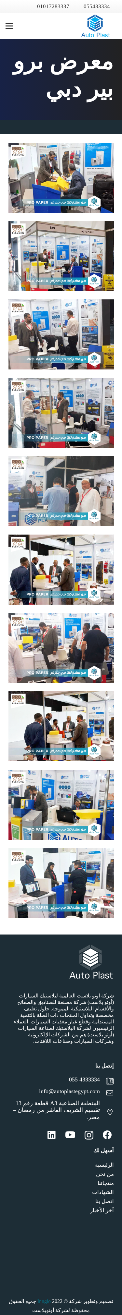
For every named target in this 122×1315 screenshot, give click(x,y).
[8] (61, 334)
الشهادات (103, 1192)
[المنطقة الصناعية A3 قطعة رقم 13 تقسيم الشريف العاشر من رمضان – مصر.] (107, 1112)
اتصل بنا (104, 1201)
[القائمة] (9, 26)
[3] (61, 726)
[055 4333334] (107, 1082)
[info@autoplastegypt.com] (107, 1093)
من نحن (105, 1174)
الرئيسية (104, 1165)
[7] (61, 413)
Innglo (44, 1301)
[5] (61, 570)
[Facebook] (107, 1135)
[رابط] (95, 26)
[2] (61, 805)
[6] (61, 491)
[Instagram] (89, 1135)
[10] (61, 178)
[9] (61, 256)
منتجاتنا (106, 1183)
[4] (61, 648)
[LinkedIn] (51, 1135)
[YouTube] (70, 1135)
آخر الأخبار (102, 1210)
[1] (61, 883)
